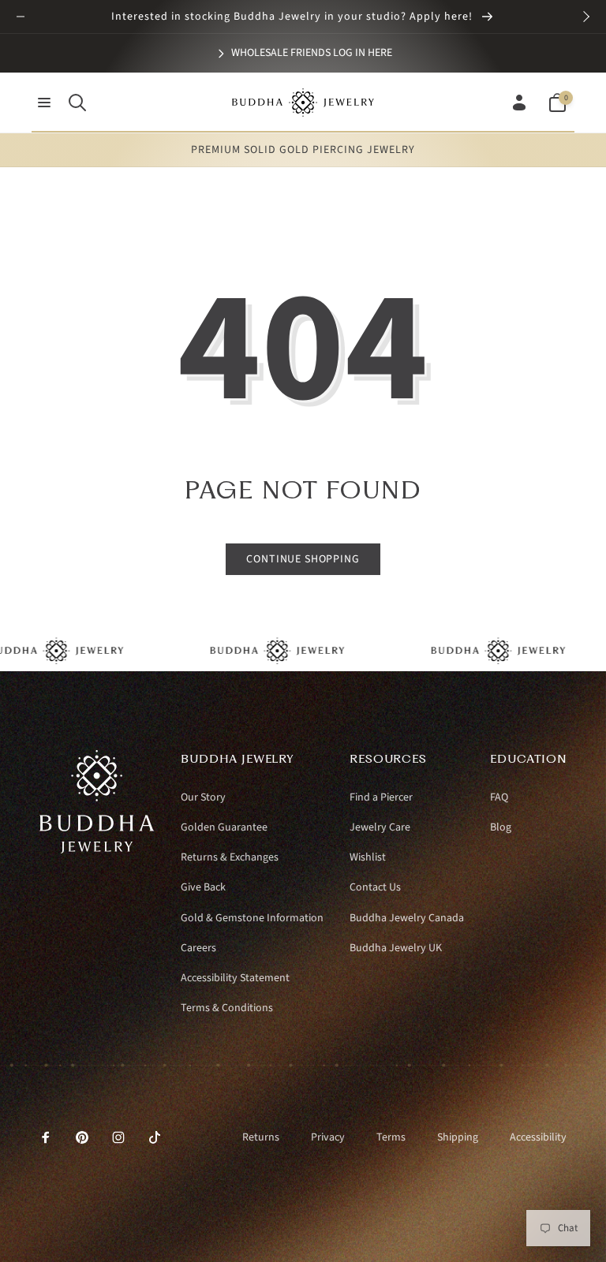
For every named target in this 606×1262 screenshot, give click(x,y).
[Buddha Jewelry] (97, 849)
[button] (44, 102)
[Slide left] (20, 16)
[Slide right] (585, 16)
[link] (303, 53)
